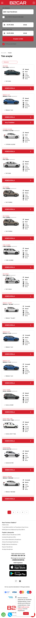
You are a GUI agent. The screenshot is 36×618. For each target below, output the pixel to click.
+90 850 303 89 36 (18, 555)
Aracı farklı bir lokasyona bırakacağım (14, 17)
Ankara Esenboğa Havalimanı (10, 542)
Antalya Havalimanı (7, 549)
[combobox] (18, 11)
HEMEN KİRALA (10, 88)
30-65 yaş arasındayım (10, 44)
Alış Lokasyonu (6, 8)
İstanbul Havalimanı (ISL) (9, 537)
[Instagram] (20, 581)
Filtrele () (6, 62)
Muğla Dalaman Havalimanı (9, 544)
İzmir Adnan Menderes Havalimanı (11, 539)
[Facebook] (16, 581)
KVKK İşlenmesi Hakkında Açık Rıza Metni (13, 529)
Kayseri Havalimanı (7, 547)
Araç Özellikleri (9, 122)
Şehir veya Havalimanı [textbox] (10, 12)
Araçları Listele (18, 39)
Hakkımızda (5, 524)
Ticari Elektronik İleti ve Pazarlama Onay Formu (15, 527)
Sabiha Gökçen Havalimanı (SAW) (11, 534)
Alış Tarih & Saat (6, 21)
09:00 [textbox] (25, 25)
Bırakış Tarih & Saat (7, 29)
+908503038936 (18, 560)
